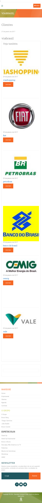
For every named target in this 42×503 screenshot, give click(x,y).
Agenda (3, 402)
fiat (4, 135)
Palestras (4, 448)
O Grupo (4, 414)
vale (5, 331)
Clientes (4, 399)
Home (3, 393)
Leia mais (8, 84)
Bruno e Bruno (6, 442)
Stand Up (4, 435)
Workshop (4, 454)
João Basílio (5, 424)
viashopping (9, 80)
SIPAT (3, 457)
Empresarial (5, 396)
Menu (38, 5)
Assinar (34, 476)
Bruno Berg (5, 417)
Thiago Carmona (6, 421)
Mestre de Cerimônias (8, 451)
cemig (6, 278)
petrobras (7, 181)
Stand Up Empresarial (8, 439)
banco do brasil (10, 245)
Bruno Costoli (5, 427)
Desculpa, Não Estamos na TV (11, 445)
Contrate (4, 406)
